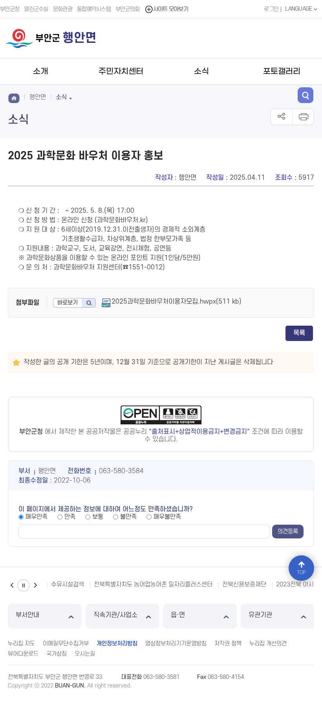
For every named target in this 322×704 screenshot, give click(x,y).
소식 (201, 71)
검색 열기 (305, 95)
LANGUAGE (299, 9)
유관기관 (260, 615)
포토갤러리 (281, 71)
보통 (97, 516)
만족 (69, 516)
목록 (299, 333)
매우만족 (37, 516)
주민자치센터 (121, 71)
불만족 (128, 516)
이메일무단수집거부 (66, 643)
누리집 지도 (21, 643)
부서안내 (27, 615)
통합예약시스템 (94, 9)
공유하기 (281, 117)
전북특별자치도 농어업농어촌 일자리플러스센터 (153, 584)
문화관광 (62, 9)
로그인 (271, 9)
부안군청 (9, 9)
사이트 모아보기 (170, 9)
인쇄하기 (303, 117)
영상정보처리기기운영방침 (176, 643)
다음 (35, 585)
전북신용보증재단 (244, 584)
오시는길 (85, 654)
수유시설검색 (67, 584)
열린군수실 (36, 9)
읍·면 (178, 615)
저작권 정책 (228, 643)
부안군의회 (127, 9)
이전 (12, 585)
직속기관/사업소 (115, 615)
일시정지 (23, 585)
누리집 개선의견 (268, 643)
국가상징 (56, 654)
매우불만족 (167, 516)
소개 (40, 71)
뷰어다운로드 (23, 654)
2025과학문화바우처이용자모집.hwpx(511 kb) (177, 301)
